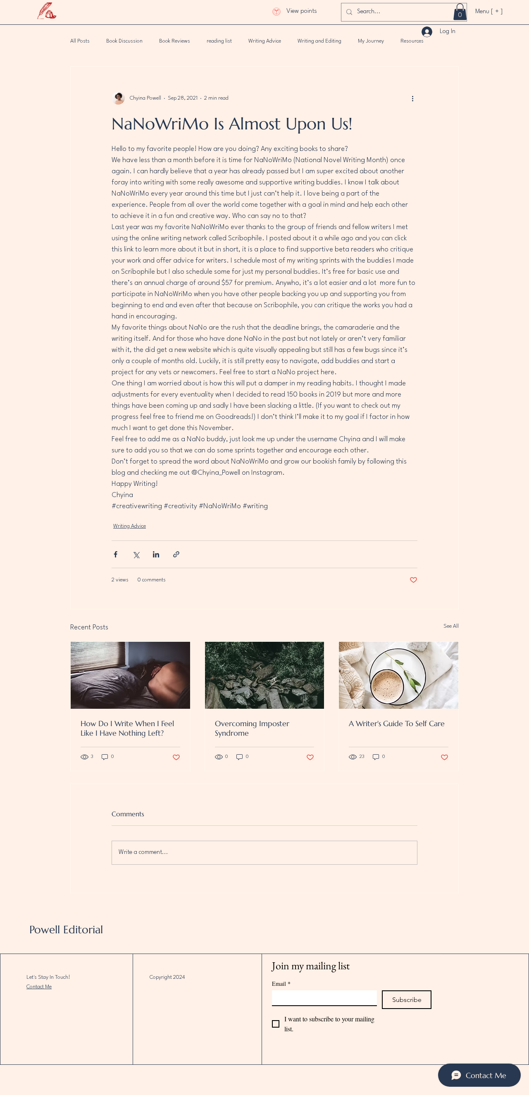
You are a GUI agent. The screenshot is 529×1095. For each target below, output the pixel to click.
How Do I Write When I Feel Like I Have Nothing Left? (127, 728)
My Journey (371, 41)
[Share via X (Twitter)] (136, 554)
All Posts (80, 41)
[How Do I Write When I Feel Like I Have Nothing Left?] (130, 675)
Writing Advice (264, 41)
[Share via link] (176, 554)
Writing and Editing (319, 41)
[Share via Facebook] (115, 554)
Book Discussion (124, 41)
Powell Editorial (66, 929)
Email (281, 983)
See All (451, 626)
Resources (412, 41)
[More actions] (412, 98)
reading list (219, 41)
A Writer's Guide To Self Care (397, 723)
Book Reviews (174, 41)
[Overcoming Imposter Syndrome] (264, 675)
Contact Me (39, 987)
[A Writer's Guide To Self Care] (398, 675)
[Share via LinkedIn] (156, 554)
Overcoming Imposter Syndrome (252, 728)
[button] (460, 11)
